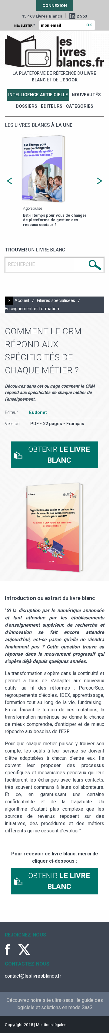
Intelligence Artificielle (38, 94)
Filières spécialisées (56, 300)
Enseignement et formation (32, 308)
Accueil (22, 300)
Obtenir (59, 454)
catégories (79, 106)
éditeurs (51, 106)
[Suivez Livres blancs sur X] (24, 949)
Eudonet (38, 412)
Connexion (54, 5)
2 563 (82, 16)
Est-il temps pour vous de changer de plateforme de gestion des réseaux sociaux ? (55, 220)
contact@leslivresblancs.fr (33, 976)
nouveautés (86, 94)
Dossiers (26, 106)
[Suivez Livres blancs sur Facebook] (11, 949)
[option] (54, 181)
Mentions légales (51, 1024)
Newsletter (24, 25)
